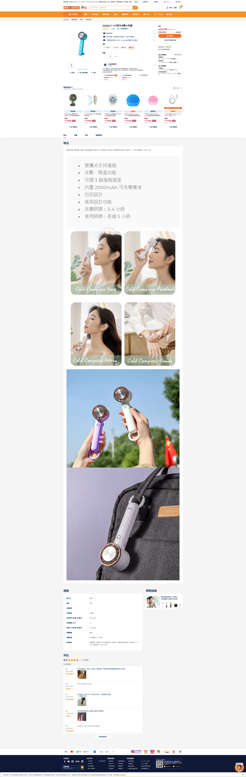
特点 (64, 135)
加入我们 (90, 763)
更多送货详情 (178, 55)
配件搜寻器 (111, 766)
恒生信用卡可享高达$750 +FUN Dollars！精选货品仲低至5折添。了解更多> (83, 2)
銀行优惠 (106, 14)
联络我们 (120, 766)
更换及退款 (131, 766)
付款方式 (111, 763)
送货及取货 (131, 761)
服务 (115, 14)
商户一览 (146, 14)
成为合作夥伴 (91, 768)
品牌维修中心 (121, 761)
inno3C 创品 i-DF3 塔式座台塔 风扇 (93, 114)
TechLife (160, 14)
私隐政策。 (123, 775)
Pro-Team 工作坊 (145, 761)
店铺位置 (145, 2)
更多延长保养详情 (107, 72)
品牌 (85, 14)
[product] (73, 100)
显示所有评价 (103, 737)
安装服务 (130, 763)
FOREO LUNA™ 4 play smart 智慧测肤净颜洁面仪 (132, 114)
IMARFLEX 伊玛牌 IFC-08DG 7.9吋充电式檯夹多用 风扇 (73, 115)
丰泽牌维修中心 (145, 768)
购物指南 (99, 135)
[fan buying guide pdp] (164, 601)
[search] (135, 8)
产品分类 (74, 14)
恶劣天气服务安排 (145, 766)
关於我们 (90, 761)
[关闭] (243, 774)
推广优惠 (95, 14)
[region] (123, 774)
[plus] (116, 56)
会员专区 (135, 14)
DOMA (106, 25)
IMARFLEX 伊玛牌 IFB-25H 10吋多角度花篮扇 (113, 114)
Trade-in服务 (144, 763)
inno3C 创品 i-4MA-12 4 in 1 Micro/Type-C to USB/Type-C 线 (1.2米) (173, 115)
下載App (136, 2)
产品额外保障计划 (132, 768)
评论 (86, 135)
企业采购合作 (102, 761)
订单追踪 (155, 2)
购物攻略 (125, 14)
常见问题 (120, 763)
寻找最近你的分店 (68, 768)
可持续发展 (91, 766)
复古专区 (169, 14)
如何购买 (111, 761)
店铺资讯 (120, 768)
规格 (75, 135)
